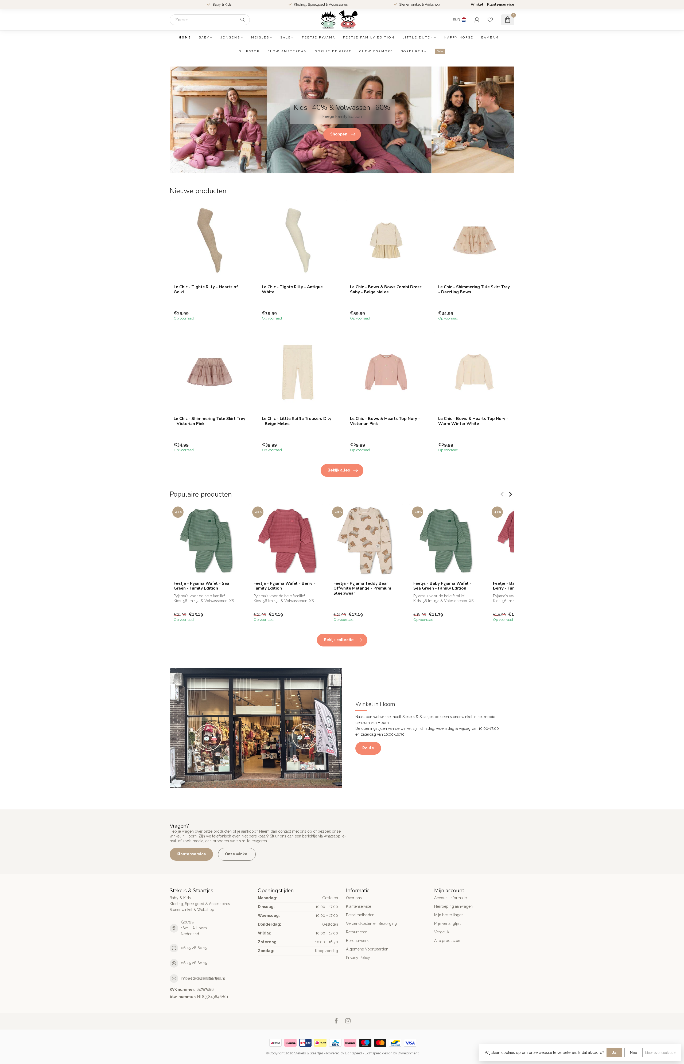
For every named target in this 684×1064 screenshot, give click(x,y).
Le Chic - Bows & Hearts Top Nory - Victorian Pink (385, 421)
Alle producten (447, 940)
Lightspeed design (378, 1053)
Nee (633, 1052)
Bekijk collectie (339, 640)
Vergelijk (441, 932)
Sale (285, 37)
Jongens (230, 37)
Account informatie (450, 898)
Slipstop (249, 51)
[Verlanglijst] (490, 19)
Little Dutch (417, 37)
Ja (614, 1052)
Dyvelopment (408, 1053)
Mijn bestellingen (449, 915)
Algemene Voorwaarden (367, 949)
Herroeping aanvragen (453, 906)
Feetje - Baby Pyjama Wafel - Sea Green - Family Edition (442, 586)
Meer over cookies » (660, 1053)
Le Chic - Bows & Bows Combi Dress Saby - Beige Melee (386, 289)
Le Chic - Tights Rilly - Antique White (292, 289)
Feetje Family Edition (369, 37)
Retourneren (356, 932)
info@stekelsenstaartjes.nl (203, 978)
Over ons (354, 898)
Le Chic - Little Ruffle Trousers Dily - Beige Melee (296, 421)
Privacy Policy (358, 958)
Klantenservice (500, 4)
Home (185, 37)
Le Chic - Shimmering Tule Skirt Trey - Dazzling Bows (474, 289)
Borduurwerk (357, 940)
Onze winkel (237, 854)
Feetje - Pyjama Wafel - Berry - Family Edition (284, 586)
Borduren (412, 51)
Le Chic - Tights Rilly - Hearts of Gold (206, 289)
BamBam (490, 37)
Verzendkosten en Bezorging (371, 923)
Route (368, 748)
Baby (204, 37)
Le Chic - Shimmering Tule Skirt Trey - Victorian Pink (209, 421)
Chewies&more (376, 51)
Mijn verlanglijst (447, 923)
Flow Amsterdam (287, 51)
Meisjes (260, 37)
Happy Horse (458, 37)
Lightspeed (353, 1053)
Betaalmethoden (360, 915)
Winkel (477, 4)
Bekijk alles (339, 470)
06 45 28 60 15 (194, 948)
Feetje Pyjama (318, 37)
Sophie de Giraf (333, 51)
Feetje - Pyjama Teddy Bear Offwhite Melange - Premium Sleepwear (362, 588)
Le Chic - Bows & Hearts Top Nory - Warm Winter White (473, 421)
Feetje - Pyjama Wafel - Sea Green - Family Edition (201, 586)
